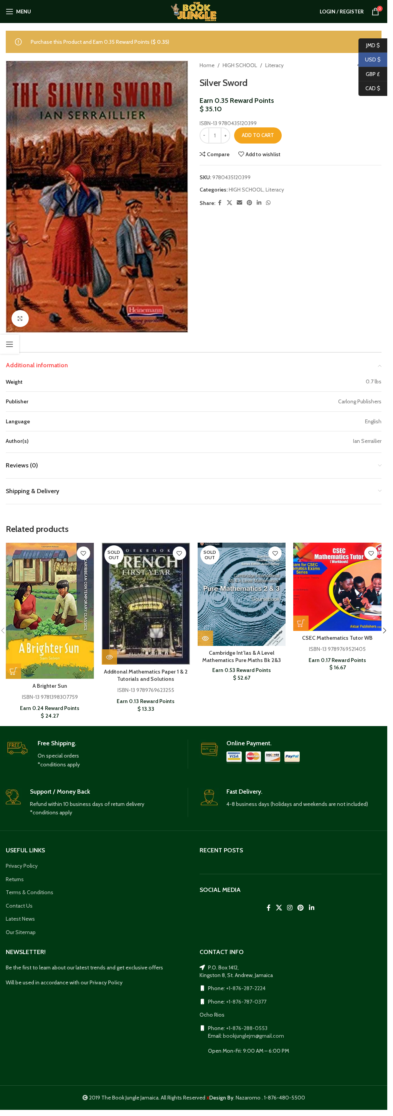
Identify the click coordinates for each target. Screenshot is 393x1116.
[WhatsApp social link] (268, 203)
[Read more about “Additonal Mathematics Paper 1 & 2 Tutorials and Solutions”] (109, 657)
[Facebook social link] (220, 203)
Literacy (274, 65)
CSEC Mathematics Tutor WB (337, 637)
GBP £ (369, 74)
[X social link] (229, 203)
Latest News (20, 918)
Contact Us (19, 905)
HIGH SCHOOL (240, 65)
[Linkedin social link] (259, 203)
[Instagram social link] (289, 908)
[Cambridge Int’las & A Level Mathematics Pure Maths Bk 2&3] (242, 594)
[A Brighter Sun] (50, 611)
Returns (15, 879)
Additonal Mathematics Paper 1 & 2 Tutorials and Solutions (146, 675)
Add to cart (258, 135)
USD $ (369, 59)
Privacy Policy (22, 865)
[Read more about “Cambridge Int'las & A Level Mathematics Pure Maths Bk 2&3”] (205, 638)
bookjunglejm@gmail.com (253, 1035)
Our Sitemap (21, 932)
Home (207, 65)
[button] (13, 671)
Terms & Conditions (29, 892)
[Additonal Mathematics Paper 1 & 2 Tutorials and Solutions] (146, 603)
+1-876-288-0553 (247, 1028)
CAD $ (369, 88)
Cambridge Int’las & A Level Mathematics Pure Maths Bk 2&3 (241, 656)
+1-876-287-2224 (246, 988)
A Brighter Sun (50, 685)
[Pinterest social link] (249, 203)
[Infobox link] (95, 754)
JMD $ (369, 45)
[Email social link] (239, 203)
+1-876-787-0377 (246, 1001)
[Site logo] (193, 10)
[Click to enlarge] (20, 318)
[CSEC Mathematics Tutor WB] (337, 587)
